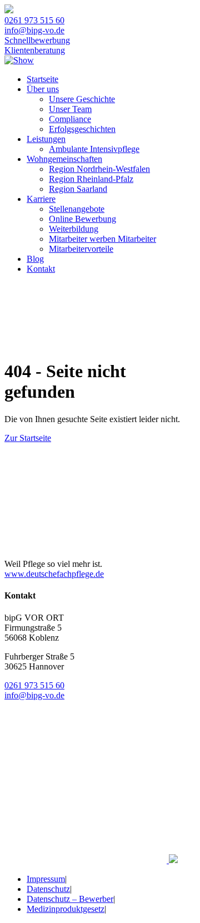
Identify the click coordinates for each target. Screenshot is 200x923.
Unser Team (70, 109)
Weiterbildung (73, 229)
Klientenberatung (34, 50)
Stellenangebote (76, 209)
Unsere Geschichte (82, 99)
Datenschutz (48, 889)
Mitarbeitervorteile (81, 248)
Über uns (43, 89)
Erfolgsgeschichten (82, 129)
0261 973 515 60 (34, 20)
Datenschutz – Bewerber (70, 899)
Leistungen (46, 139)
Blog (35, 258)
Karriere (41, 199)
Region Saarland (78, 189)
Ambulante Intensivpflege (94, 149)
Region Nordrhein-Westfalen (99, 169)
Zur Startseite (27, 438)
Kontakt (41, 268)
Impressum (46, 879)
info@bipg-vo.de (34, 30)
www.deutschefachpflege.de (54, 574)
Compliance (70, 119)
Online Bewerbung (82, 219)
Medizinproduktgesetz (65, 909)
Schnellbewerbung (37, 40)
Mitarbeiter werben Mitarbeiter (102, 239)
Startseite (42, 79)
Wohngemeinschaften (64, 159)
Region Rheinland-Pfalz (91, 179)
